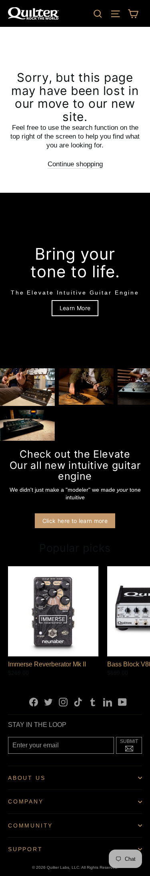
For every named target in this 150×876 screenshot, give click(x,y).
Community (30, 825)
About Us (26, 778)
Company (26, 801)
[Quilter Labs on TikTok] (78, 701)
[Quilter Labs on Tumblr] (92, 701)
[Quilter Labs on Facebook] (33, 701)
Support (25, 849)
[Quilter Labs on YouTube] (122, 701)
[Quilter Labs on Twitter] (48, 701)
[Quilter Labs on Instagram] (63, 701)
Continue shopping (75, 164)
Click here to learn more (75, 520)
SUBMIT (131, 745)
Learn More (75, 308)
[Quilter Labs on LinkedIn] (107, 701)
